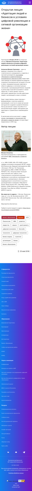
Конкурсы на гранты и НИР (8, 368)
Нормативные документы (8, 285)
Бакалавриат (4, 326)
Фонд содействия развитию (8, 297)
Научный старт (5, 396)
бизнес (16, 240)
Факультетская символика (8, 310)
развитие (22, 221)
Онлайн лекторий (6, 429)
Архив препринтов (6, 400)
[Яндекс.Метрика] (12, 481)
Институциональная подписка (9, 421)
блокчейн (22, 229)
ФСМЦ (3, 355)
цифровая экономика (9, 229)
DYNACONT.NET (16, 487)
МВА (14, 221)
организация (7, 240)
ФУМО (3, 351)
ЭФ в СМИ (4, 301)
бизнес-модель (7, 236)
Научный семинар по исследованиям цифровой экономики (14, 373)
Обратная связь (5, 441)
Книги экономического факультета (10, 413)
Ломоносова (6, 221)
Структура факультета (7, 277)
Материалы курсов (6, 425)
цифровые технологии (20, 233)
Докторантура (5, 339)
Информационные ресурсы (8, 409)
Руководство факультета (8, 273)
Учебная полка (5, 417)
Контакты (3, 314)
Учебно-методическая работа (9, 347)
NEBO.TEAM (16, 485)
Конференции (5, 364)
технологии (6, 233)
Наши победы (5, 305)
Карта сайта (4, 445)
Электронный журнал (7, 384)
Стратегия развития (6, 293)
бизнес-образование (9, 244)
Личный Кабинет (5, 433)
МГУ (27, 217)
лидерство (6, 225)
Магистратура (5, 331)
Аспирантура (4, 335)
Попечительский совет (7, 289)
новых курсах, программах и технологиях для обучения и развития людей (13, 118)
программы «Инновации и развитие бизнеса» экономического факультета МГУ (12, 76)
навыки (14, 225)
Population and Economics (8, 392)
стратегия (18, 236)
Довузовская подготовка (8, 322)
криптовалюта (24, 225)
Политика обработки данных (16, 473)
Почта (3, 437)
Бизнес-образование (7, 343)
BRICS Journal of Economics (8, 388)
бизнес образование (9, 217)
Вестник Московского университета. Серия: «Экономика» (13, 379)
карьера (20, 217)
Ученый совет (5, 281)
